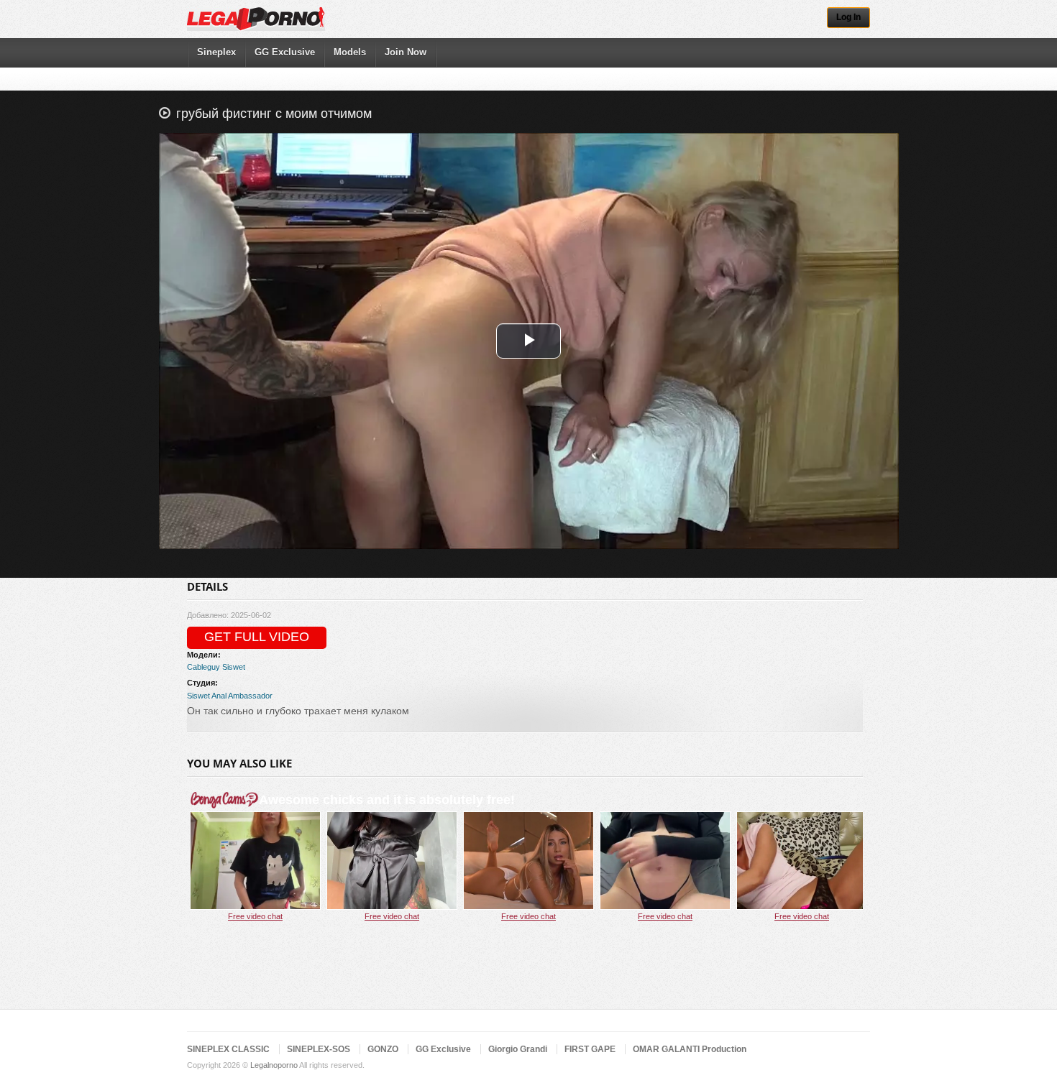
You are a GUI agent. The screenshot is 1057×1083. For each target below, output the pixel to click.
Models (350, 52)
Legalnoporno (274, 1065)
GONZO (382, 1049)
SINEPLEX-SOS (318, 1049)
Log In (848, 17)
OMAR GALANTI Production (689, 1049)
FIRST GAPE (590, 1049)
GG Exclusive (285, 52)
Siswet (233, 667)
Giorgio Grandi (517, 1049)
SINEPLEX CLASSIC (228, 1049)
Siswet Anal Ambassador (230, 695)
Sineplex (216, 52)
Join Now (405, 52)
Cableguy (203, 667)
